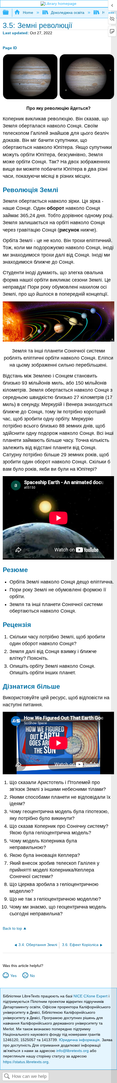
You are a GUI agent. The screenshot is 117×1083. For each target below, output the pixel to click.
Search (7, 1076)
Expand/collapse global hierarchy (9, 12)
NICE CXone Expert (91, 996)
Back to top (12, 928)
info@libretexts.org (72, 1050)
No (32, 975)
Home (28, 12)
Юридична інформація (79, 1040)
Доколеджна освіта (67, 12)
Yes (13, 975)
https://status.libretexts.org (25, 1062)
